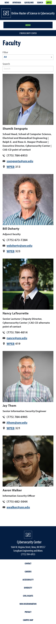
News (7, 2)
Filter (5, 52)
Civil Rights (28, 595)
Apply (49, 2)
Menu (28, 25)
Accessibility (28, 579)
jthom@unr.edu (17, 422)
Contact (28, 563)
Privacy (28, 611)
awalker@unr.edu (18, 507)
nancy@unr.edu (17, 338)
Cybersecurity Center (28, 33)
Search (40, 2)
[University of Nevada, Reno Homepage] (28, 535)
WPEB (11, 166)
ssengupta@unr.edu (20, 161)
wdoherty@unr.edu (19, 245)
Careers (28, 571)
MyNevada (16, 2)
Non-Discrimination (28, 603)
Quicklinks (29, 2)
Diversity (28, 587)
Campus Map (28, 620)
